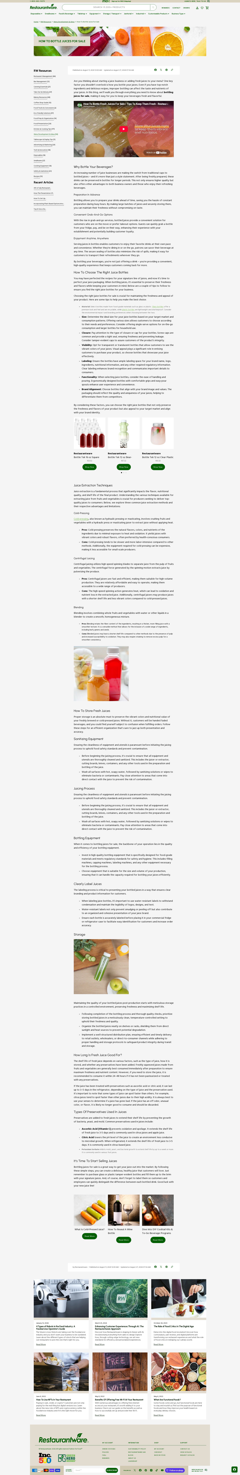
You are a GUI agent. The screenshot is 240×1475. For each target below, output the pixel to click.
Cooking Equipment (41, 166)
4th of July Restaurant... (42, 188)
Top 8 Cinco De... (40, 209)
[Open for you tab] (235, 1470)
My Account (159, 1449)
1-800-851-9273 (37, 1)
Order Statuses (108, 1449)
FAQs (104, 1455)
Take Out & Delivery (41, 92)
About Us (132, 1458)
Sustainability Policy (137, 1449)
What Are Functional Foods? (167, 1399)
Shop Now (89, 467)
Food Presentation (41, 123)
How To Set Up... (40, 198)
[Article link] (61, 1314)
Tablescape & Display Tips (43, 139)
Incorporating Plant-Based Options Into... (49, 203)
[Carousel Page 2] (123, 472)
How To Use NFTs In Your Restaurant (53, 1399)
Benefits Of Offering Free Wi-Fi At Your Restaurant (119, 1399)
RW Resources (46, 22)
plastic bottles (128, 310)
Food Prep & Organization (44, 118)
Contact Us (185, 1449)
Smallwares (38, 160)
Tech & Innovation (41, 150)
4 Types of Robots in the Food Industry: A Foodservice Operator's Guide (55, 1327)
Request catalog (187, 1455)
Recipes (37, 176)
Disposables (38, 155)
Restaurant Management (43, 76)
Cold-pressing (81, 519)
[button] (197, 7)
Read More (90, 1236)
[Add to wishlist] (202, 7)
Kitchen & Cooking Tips (43, 129)
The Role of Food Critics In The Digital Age (174, 1326)
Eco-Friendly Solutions (42, 113)
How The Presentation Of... (44, 193)
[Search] (153, 7)
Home (36, 22)
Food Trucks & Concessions (44, 108)
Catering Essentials (41, 87)
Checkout (158, 1452)
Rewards (106, 1458)
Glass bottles (157, 307)
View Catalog (186, 1452)
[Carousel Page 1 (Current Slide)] (121, 472)
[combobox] (109, 7)
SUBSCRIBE (111, 1470)
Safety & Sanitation (41, 171)
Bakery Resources (40, 97)
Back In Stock (160, 1455)
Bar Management (40, 81)
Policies (105, 1452)
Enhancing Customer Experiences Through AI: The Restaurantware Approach (119, 1327)
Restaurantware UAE (137, 1452)
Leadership (132, 1461)
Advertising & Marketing (43, 145)
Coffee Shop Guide (41, 102)
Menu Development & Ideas (64, 22)
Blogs (130, 1455)
